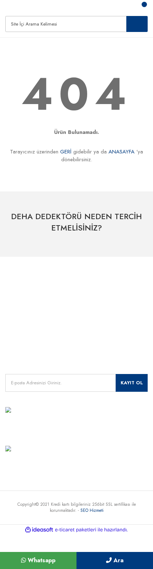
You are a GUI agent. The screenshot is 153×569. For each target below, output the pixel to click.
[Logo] (10, 7)
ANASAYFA (121, 152)
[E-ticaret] (75, 529)
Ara (117, 560)
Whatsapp (41, 560)
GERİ (66, 152)
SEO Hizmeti (92, 510)
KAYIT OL (132, 382)
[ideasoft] (39, 529)
